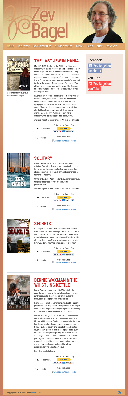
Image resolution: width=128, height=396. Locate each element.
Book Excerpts (42, 46)
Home (10, 46)
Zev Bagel (49, 23)
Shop (100, 46)
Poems (80, 46)
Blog (90, 46)
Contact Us (35, 392)
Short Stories (63, 46)
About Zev (24, 46)
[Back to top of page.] (119, 393)
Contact (111, 46)
